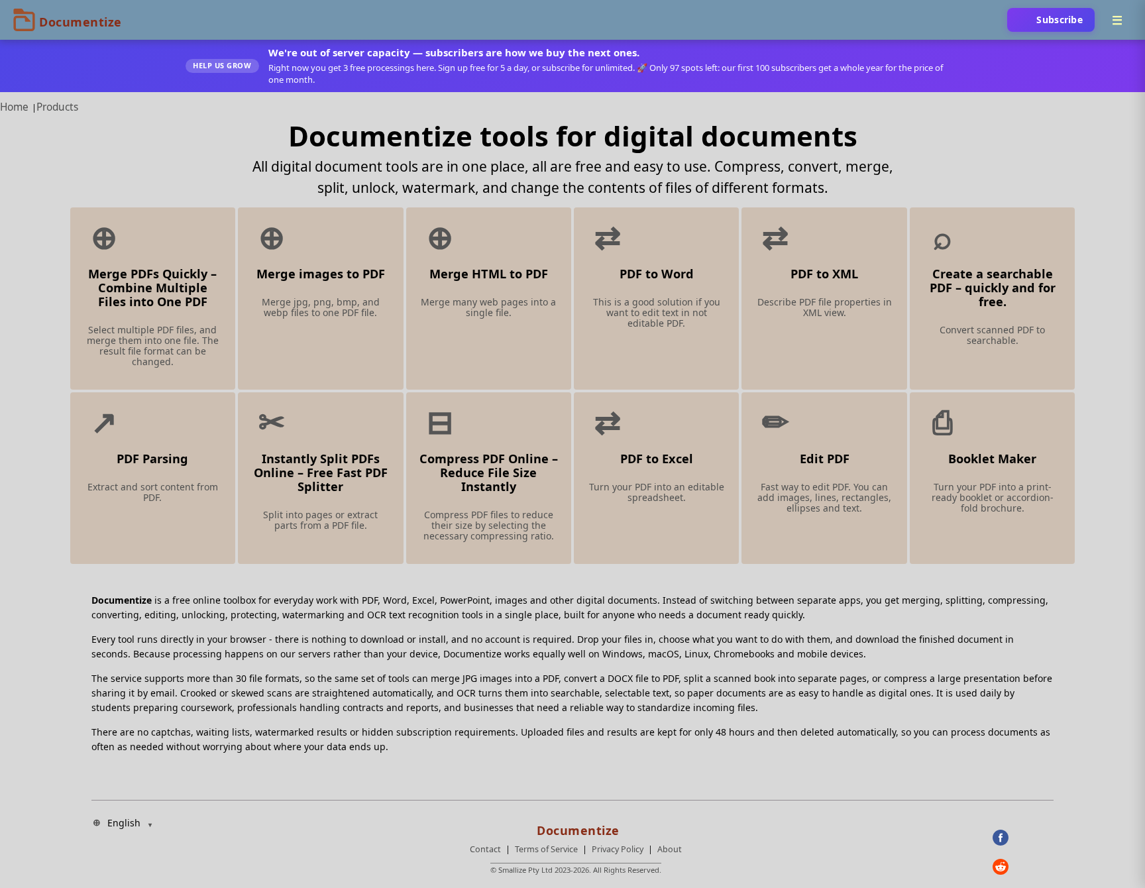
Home (14, 107)
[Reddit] (1023, 867)
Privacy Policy (617, 849)
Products (57, 107)
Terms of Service (546, 849)
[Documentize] (576, 826)
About (669, 849)
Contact (485, 849)
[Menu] (1117, 20)
